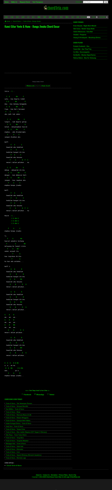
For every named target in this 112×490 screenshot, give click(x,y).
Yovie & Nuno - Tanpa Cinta (15, 429)
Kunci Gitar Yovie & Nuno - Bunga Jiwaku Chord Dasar (32, 26)
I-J (28, 17)
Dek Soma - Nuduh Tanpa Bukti (83, 29)
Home (7, 2)
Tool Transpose (37, 2)
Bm (21, 279)
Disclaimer (54, 475)
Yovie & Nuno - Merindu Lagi (16, 458)
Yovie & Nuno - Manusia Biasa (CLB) (18, 415)
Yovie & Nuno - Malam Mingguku (17, 418)
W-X (67, 17)
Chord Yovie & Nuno (14, 465)
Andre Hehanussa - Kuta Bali (83, 31)
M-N (39, 17)
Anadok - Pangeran (79, 34)
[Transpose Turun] (36, 86)
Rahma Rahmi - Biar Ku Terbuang (84, 58)
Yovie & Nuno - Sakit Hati (14, 446)
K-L (33, 17)
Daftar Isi (14, 2)
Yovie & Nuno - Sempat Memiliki (17, 406)
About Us (39, 475)
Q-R (50, 17)
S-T (56, 17)
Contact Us (46, 475)
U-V (61, 17)
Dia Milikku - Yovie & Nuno (15, 409)
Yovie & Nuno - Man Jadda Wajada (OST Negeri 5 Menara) (26, 432)
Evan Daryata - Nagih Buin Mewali (84, 26)
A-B (6, 17)
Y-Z (73, 17)
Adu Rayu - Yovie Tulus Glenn (16, 435)
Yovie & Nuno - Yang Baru (15, 438)
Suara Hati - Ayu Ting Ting (82, 49)
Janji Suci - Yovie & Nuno (14, 426)
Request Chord (25, 2)
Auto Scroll (46, 86)
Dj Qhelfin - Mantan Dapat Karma (84, 55)
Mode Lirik (30, 86)
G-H (23, 17)
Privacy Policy (63, 475)
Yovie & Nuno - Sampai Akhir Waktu (18, 420)
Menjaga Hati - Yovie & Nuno (16, 443)
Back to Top (72, 475)
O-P (45, 17)
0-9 (78, 17)
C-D (12, 17)
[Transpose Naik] (39, 86)
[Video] (97, 17)
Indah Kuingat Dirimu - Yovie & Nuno (18, 423)
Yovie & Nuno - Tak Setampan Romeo (19, 403)
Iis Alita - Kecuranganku (81, 52)
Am (17, 96)
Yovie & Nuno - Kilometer (14, 449)
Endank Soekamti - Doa (81, 46)
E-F (17, 17)
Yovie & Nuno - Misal (13, 412)
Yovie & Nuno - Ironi (13, 452)
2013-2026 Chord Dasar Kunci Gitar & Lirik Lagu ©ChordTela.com (59, 477)
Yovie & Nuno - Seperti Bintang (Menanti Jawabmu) (23, 455)
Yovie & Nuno (17, 21)
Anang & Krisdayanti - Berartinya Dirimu (87, 37)
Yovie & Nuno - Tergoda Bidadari (17, 441)
